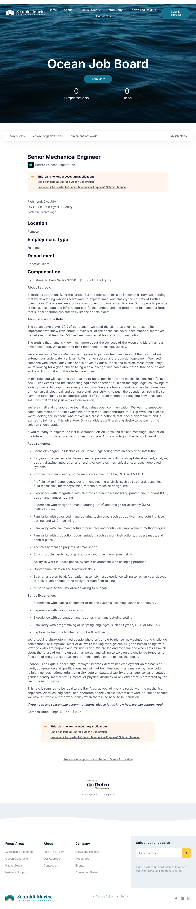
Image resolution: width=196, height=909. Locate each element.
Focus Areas (89, 9)
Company (82, 843)
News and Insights (144, 9)
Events (79, 865)
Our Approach (52, 858)
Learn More (98, 79)
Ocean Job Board (86, 872)
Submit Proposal (175, 13)
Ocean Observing (16, 858)
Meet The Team (54, 851)
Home (53, 9)
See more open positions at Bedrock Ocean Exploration (98, 759)
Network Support (16, 872)
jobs (16, 136)
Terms (124, 896)
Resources (82, 858)
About (68, 9)
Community (114, 9)
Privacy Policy (105, 896)
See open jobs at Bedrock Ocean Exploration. (66, 181)
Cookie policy (107, 794)
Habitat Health (14, 865)
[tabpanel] (98, 499)
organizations (47, 136)
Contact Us (103, 16)
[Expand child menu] (74, 10)
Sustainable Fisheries (19, 851)
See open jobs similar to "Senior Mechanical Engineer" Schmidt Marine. (82, 187)
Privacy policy (89, 794)
